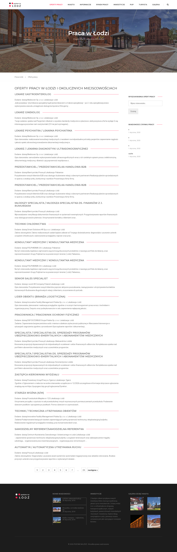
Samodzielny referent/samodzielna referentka (49, 429)
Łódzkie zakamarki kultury (71, 499)
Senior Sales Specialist (31, 278)
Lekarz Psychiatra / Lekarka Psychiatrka (43, 130)
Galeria (156, 5)
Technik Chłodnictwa (30, 224)
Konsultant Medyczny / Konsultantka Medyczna (49, 242)
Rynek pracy (102, 5)
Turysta (143, 5)
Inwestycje (119, 5)
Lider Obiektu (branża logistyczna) (40, 296)
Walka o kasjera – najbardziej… (73, 518)
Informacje (85, 5)
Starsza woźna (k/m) (29, 392)
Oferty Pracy (56, 5)
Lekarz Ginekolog (27, 112)
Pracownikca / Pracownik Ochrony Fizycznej (47, 314)
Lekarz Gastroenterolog (33, 94)
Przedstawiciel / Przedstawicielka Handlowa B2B (50, 166)
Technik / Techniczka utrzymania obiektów (46, 411)
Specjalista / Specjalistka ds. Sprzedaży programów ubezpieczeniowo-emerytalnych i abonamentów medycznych (59, 334)
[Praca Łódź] (15, 4)
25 (84, 470)
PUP (132, 5)
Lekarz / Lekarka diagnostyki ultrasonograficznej (51, 148)
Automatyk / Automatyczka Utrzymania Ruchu (48, 447)
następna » (93, 470)
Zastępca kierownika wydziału (37, 374)
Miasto (71, 5)
